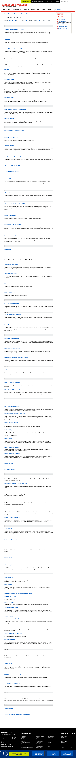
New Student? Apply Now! (52, 753)
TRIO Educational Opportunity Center (13, 674)
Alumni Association (9, 79)
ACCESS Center (8, 39)
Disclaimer (49, 742)
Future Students (6, 9)
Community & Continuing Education (14, 165)
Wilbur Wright (63, 742)
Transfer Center (8, 663)
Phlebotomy (7, 500)
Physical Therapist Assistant (11, 509)
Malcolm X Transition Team (11, 402)
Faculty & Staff (41, 1)
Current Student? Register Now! (38, 753)
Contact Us (38, 737)
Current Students (16, 9)
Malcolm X (62, 738)
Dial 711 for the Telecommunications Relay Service (4, 741)
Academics (26, 9)
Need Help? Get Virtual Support (67, 753)
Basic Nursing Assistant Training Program (15, 109)
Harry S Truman (63, 736)
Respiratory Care (9, 564)
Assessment (7, 87)
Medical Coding (8, 438)
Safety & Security (8, 577)
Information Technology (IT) (11, 338)
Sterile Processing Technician (12, 607)
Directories (47, 1)
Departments (17, 13)
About (43, 9)
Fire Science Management (11, 264)
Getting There (38, 743)
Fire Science (8, 257)
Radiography (8, 528)
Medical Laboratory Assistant (11, 447)
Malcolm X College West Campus (12, 406)
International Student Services (12, 348)
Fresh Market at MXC (9, 292)
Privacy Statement (39, 746)
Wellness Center (8, 708)
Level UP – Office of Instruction (12, 382)
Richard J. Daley (64, 741)
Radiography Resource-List (11, 539)
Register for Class (62, 21)
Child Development (10, 145)
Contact (49, 9)
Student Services (8, 626)
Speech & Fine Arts (9, 602)
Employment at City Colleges (27, 747)
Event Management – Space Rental (13, 235)
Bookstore (23, 741)
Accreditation (23, 736)
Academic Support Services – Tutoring (14, 29)
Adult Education (8, 61)
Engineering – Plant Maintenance (12, 224)
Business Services (9, 118)
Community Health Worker (11, 171)
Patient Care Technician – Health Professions (15, 483)
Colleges (57, 1)
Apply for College (61, 19)
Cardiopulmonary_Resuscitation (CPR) (14, 130)
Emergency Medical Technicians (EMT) (15, 203)
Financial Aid (7, 249)
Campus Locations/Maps (25, 742)
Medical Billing (8, 429)
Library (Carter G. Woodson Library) (13, 389)
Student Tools (34, 1)
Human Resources (9, 324)
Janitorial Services (9, 369)
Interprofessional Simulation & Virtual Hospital (16, 357)
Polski (49, 746)
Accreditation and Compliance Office (13, 48)
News (37, 745)
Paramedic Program (10, 476)
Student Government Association (12, 618)
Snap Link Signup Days (10, 596)
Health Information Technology (13, 314)
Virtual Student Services (26, 1)
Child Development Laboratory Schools (14, 156)
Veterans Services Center (10, 696)
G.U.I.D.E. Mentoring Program (11, 303)
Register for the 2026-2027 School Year (19, 753)
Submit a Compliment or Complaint (63, 29)
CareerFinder (61, 32)
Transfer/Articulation (51, 738)
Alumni (22, 738)
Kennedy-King (63, 737)
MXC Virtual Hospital (9, 469)
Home (5, 13)
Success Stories (51, 737)
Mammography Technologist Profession (14, 413)
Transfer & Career (35, 9)
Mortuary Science (8, 463)
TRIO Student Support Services (12, 683)
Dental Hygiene (9, 192)
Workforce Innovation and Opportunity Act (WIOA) (17, 714)
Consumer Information (40, 736)
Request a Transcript (62, 26)
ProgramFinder (61, 23)
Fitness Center (8, 283)
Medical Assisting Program (11, 422)
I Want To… (53, 1)
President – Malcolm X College (12, 517)
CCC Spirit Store (24, 745)
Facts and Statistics (39, 741)
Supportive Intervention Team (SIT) (13, 633)
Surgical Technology (9, 639)
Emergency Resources (10, 215)
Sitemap (49, 743)
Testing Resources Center (11, 653)
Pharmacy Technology (9, 491)
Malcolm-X (10, 13)
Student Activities (8, 616)
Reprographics (8, 557)
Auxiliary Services (9, 97)
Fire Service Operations (11, 273)
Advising (6, 69)
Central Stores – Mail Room (11, 137)
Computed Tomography (10, 178)
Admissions (7, 56)
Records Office (8, 547)
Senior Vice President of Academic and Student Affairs (18, 593)
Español (49, 745)
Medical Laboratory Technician (12, 453)
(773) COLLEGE (59, 9)
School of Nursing (8, 584)
